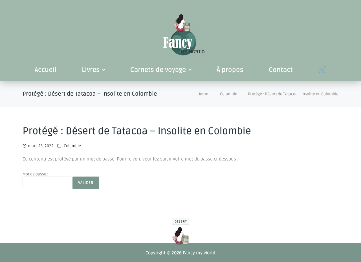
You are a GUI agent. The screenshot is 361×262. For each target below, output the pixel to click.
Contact (281, 70)
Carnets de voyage (158, 70)
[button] (93, 70)
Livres (91, 70)
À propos (230, 70)
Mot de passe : (35, 174)
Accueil (45, 70)
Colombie (228, 94)
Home (202, 94)
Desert (181, 221)
